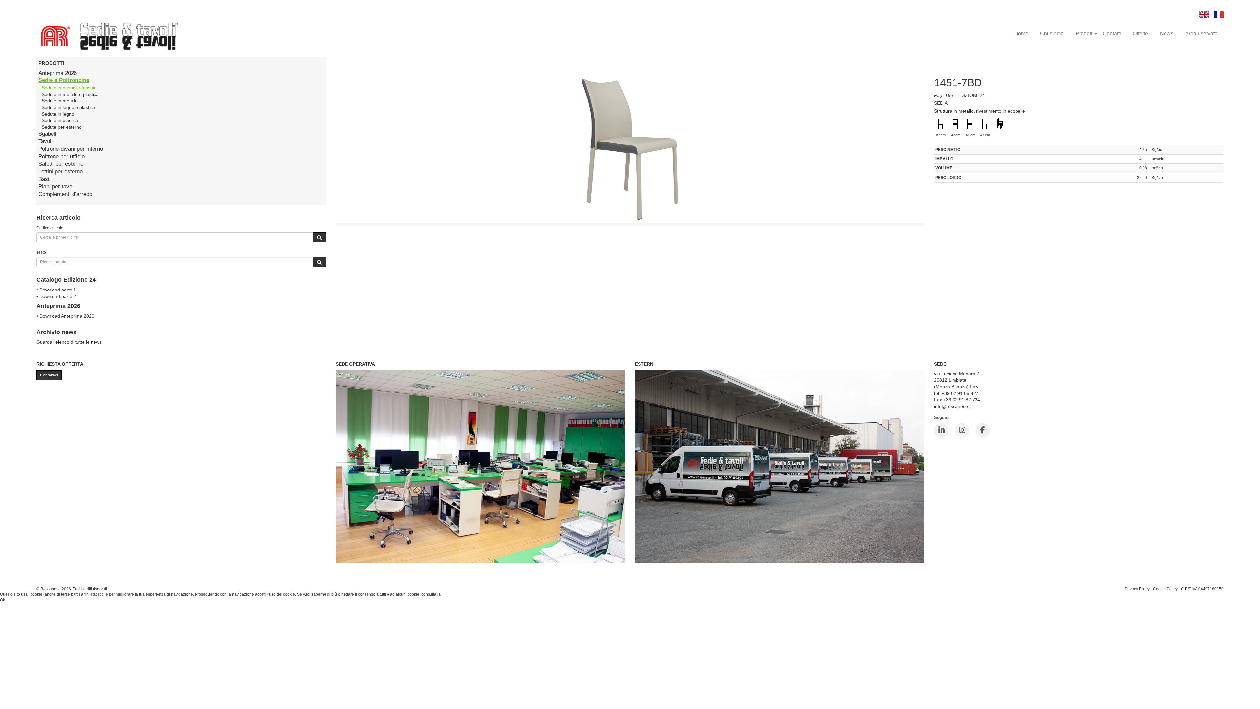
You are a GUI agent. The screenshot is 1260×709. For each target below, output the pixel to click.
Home (1021, 33)
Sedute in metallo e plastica (70, 94)
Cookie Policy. (454, 594)
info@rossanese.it (953, 406)
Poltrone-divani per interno (70, 149)
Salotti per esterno (60, 164)
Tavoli (45, 141)
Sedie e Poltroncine (63, 80)
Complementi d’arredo (65, 194)
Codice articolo (49, 228)
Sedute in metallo (60, 100)
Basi (43, 179)
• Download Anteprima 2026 (65, 316)
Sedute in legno (58, 114)
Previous (320, 154)
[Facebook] (983, 430)
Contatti (1112, 33)
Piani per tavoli (56, 186)
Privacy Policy (1137, 589)
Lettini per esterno (60, 171)
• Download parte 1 (56, 289)
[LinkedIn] (941, 430)
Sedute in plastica (60, 120)
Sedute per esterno (62, 127)
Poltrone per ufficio (61, 156)
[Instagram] (962, 430)
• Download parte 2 (56, 296)
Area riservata (1201, 33)
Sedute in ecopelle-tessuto (69, 87)
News (1166, 33)
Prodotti (1085, 33)
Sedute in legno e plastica (68, 107)
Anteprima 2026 (57, 73)
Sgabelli (48, 134)
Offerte (1140, 33)
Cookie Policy (1165, 589)
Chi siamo (1052, 33)
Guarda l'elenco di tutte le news (69, 342)
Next (939, 154)
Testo (41, 252)
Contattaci (49, 375)
